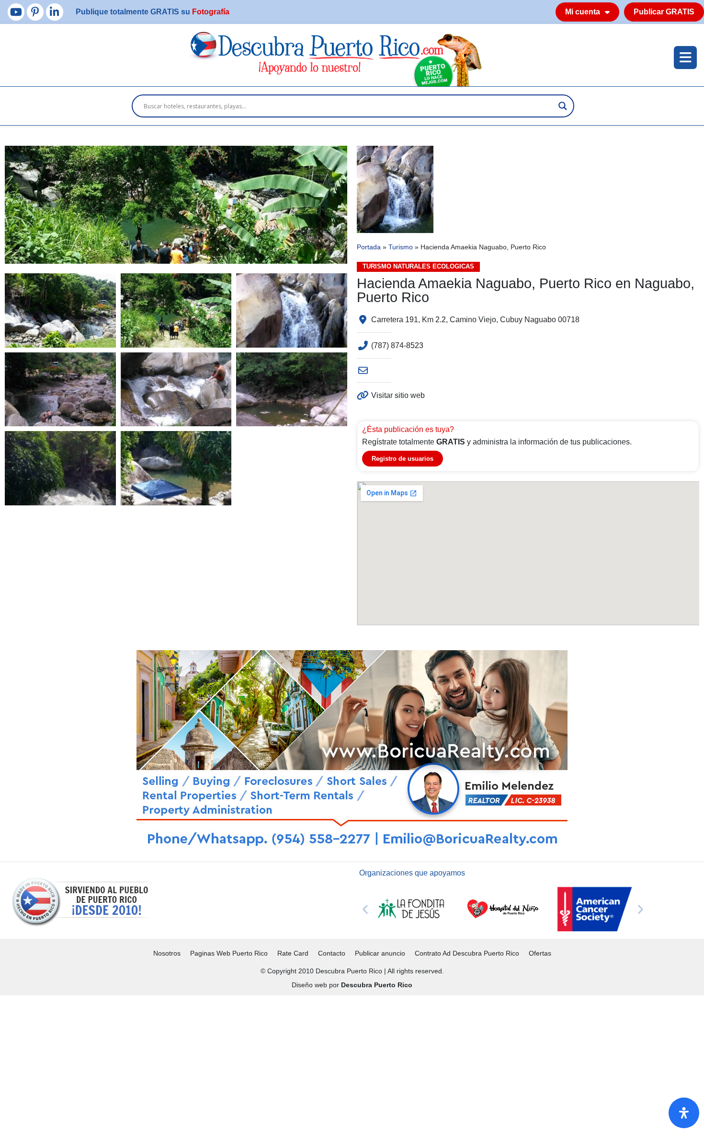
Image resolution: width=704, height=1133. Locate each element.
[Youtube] (16, 11)
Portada (369, 247)
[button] (365, 909)
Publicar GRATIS (664, 12)
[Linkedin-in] (54, 11)
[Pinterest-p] (35, 11)
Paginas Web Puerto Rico (229, 953)
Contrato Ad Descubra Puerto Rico (467, 953)
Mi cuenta (582, 12)
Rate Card (292, 953)
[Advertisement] (287, 1062)
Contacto (331, 953)
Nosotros (167, 953)
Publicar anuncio (380, 953)
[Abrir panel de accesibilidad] (684, 1113)
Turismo (400, 247)
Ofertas (540, 953)
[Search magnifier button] (562, 106)
